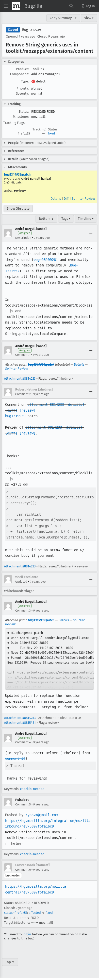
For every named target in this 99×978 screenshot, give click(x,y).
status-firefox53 (15, 913)
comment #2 (15, 758)
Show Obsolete (18, 208)
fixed (51, 133)
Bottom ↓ (46, 219)
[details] (75, 404)
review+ (20, 190)
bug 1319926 (45, 260)
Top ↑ (10, 962)
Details (56, 198)
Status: (24, 111)
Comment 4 (23, 742)
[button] (87, 6)
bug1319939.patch (17, 174)
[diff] (11, 410)
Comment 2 (23, 394)
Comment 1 (22, 355)
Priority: (22, 88)
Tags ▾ (66, 219)
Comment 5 (23, 804)
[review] (27, 410)
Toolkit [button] (37, 69)
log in (27, 934)
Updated (21, 581)
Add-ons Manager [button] (45, 74)
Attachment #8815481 (20, 722)
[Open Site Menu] (6, 6)
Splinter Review (83, 198)
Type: (25, 81)
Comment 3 (23, 610)
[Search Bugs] (72, 6)
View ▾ (89, 18)
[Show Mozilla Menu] (16, 6)
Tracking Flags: (14, 123)
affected (35, 913)
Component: (19, 74)
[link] (49, 659)
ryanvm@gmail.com (41, 815)
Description (23, 238)
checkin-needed (32, 789)
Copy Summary (61, 18)
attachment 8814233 (45, 404)
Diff (66, 198)
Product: (22, 69)
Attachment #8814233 (20, 378)
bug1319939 (15, 416)
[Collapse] (91, 233)
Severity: (22, 93)
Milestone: (21, 117)
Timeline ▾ (86, 219)
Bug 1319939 (31, 30)
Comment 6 (23, 869)
